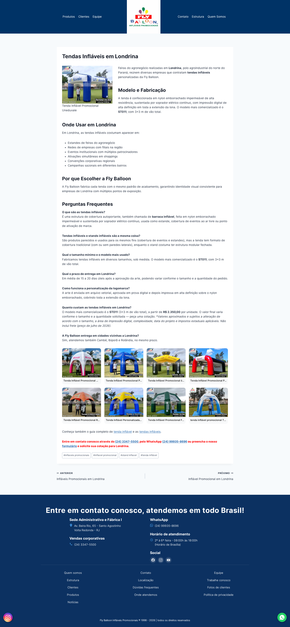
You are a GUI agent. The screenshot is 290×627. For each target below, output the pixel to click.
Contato (183, 16)
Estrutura (198, 16)
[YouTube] (168, 560)
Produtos (69, 16)
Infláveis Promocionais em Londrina (81, 476)
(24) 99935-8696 (174, 441)
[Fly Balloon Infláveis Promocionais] (145, 17)
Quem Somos (217, 16)
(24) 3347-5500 (126, 441)
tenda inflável (123, 431)
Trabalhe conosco (218, 580)
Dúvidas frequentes (146, 587)
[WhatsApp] (282, 617)
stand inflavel (129, 455)
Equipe (97, 16)
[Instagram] (161, 560)
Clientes (83, 16)
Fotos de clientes (218, 587)
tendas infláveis (150, 431)
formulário (69, 446)
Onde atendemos (145, 594)
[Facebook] (153, 560)
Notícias (73, 602)
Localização (145, 580)
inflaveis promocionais (76, 455)
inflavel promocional (104, 455)
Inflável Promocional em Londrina (210, 476)
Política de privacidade (218, 594)
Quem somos (73, 572)
